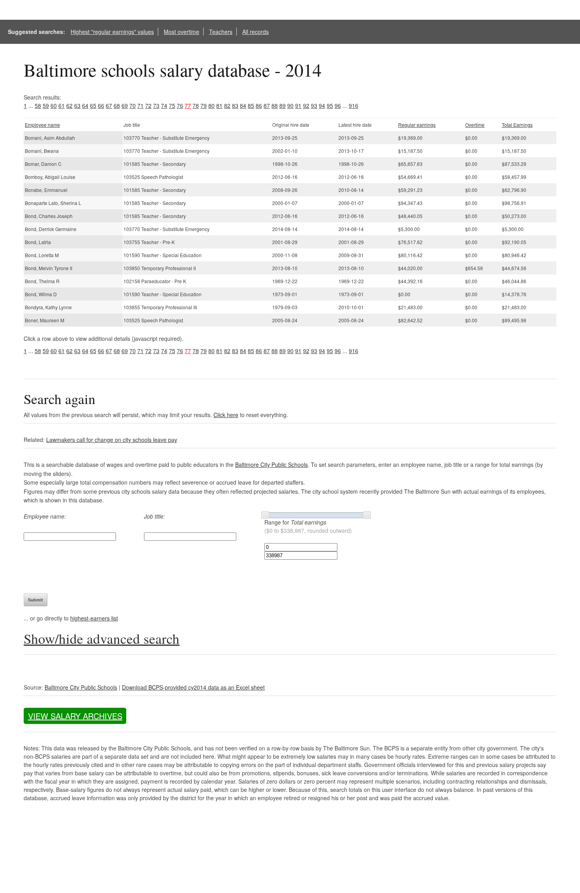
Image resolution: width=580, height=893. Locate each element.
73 (156, 105)
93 (314, 105)
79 (203, 105)
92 (306, 105)
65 (93, 105)
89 (282, 105)
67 (109, 105)
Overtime (475, 124)
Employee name (42, 124)
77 (188, 105)
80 (211, 105)
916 (353, 105)
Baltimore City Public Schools (271, 464)
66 (101, 105)
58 (38, 105)
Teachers (220, 32)
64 (85, 105)
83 (235, 105)
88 (274, 105)
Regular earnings (417, 124)
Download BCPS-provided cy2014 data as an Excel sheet (193, 687)
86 (259, 105)
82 (227, 105)
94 (322, 105)
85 (251, 105)
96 (338, 105)
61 (61, 105)
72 (148, 105)
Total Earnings (517, 124)
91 (298, 105)
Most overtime (181, 32)
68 (117, 105)
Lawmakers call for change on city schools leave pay (111, 440)
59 (46, 105)
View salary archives (75, 716)
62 (69, 105)
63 (77, 105)
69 (125, 105)
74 (164, 105)
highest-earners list (94, 618)
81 (219, 105)
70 (132, 105)
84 (243, 105)
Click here (225, 415)
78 (196, 105)
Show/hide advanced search (102, 638)
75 (172, 105)
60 (54, 105)
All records (255, 32)
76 (180, 105)
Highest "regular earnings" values (112, 32)
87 (267, 105)
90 (290, 105)
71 (140, 105)
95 (330, 105)
